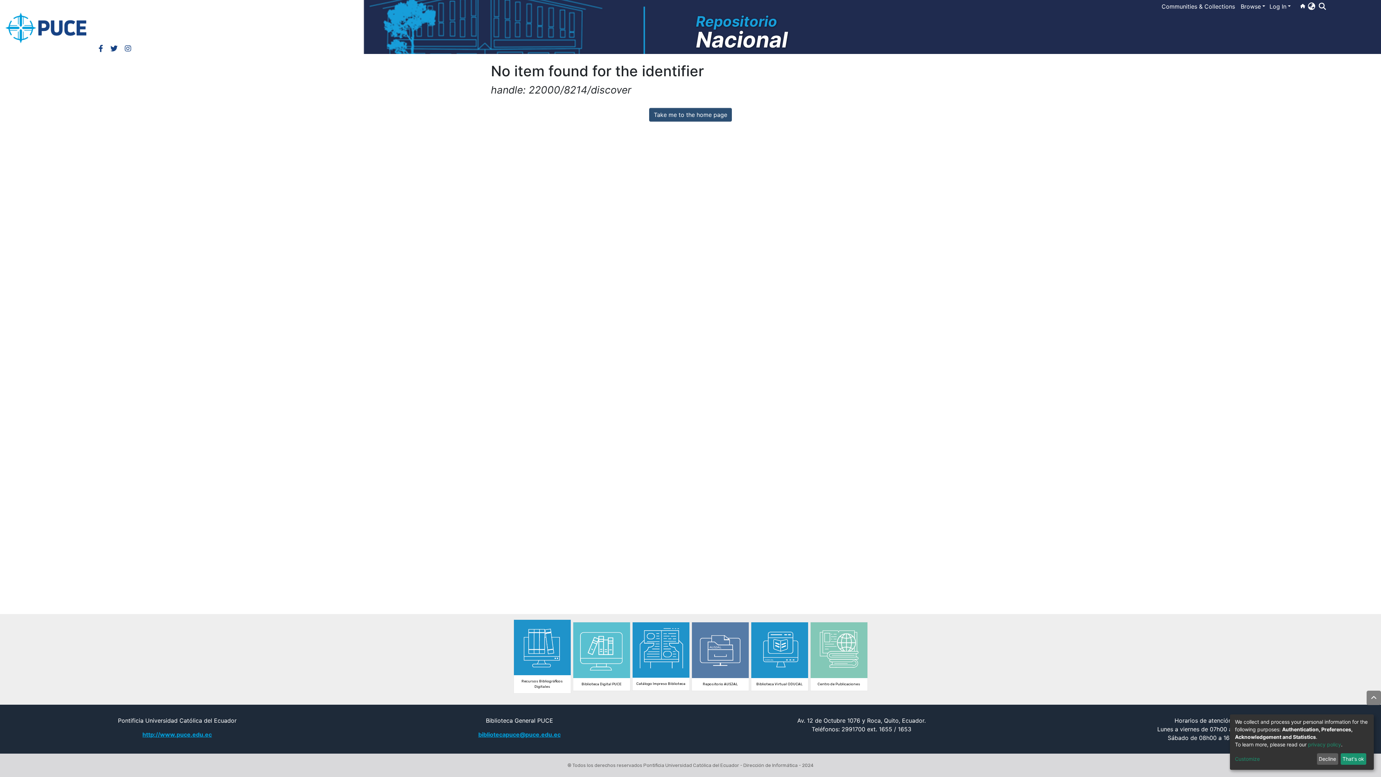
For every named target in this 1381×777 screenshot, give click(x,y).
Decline (1327, 759)
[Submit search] (1322, 6)
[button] (1311, 6)
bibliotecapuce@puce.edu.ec (519, 734)
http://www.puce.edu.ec (177, 734)
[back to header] (1374, 698)
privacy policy (1324, 744)
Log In (1278, 6)
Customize (1247, 759)
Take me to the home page (690, 114)
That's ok (1353, 759)
